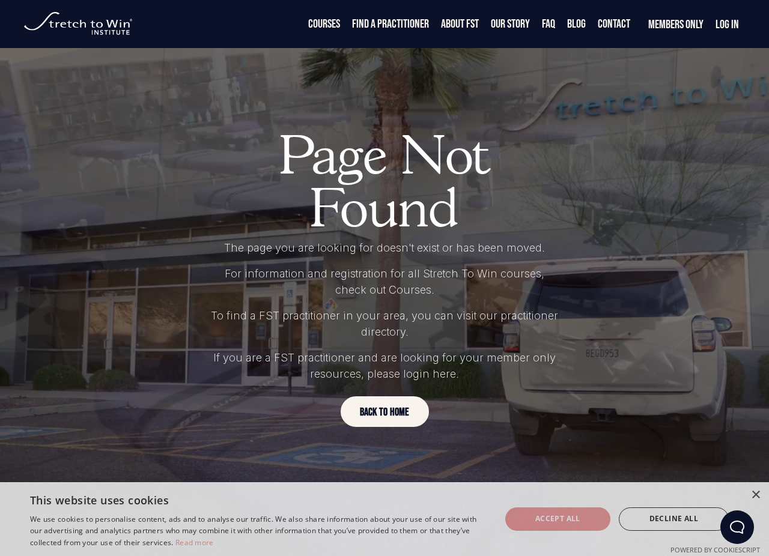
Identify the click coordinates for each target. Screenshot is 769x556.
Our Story (510, 24)
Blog (576, 24)
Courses (324, 24)
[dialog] (384, 519)
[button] (385, 411)
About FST (460, 24)
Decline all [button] (673, 518)
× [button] (755, 495)
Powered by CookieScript (715, 549)
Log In (727, 24)
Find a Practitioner (390, 24)
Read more (194, 542)
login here (429, 373)
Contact (614, 24)
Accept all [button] (557, 518)
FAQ (548, 24)
